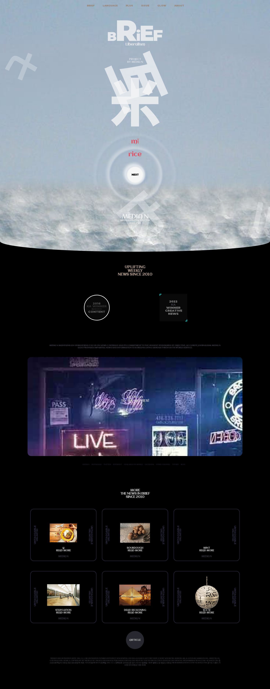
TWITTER (107, 464)
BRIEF (90, 5)
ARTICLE (135, 640)
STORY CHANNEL (163, 464)
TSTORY (175, 464)
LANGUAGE (110, 5)
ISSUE (144, 5)
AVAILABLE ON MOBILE (133, 464)
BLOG (183, 464)
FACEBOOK (149, 464)
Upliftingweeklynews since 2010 (135, 270)
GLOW (161, 5)
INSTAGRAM (97, 464)
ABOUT (179, 5)
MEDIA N (85, 464)
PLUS (129, 5)
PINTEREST (117, 464)
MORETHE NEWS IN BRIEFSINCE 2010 (135, 494)
